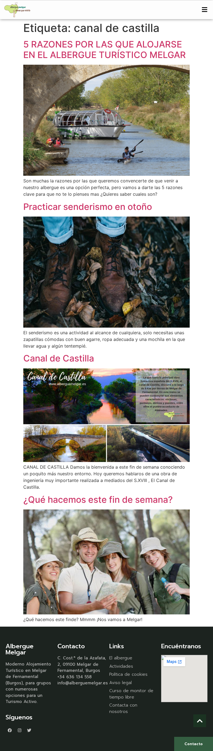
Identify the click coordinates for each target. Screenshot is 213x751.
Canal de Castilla (58, 358)
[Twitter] (29, 730)
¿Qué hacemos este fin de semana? (98, 499)
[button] (205, 9)
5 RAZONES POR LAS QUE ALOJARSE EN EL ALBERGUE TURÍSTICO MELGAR (104, 49)
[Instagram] (19, 730)
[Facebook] (10, 730)
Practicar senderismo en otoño (87, 206)
